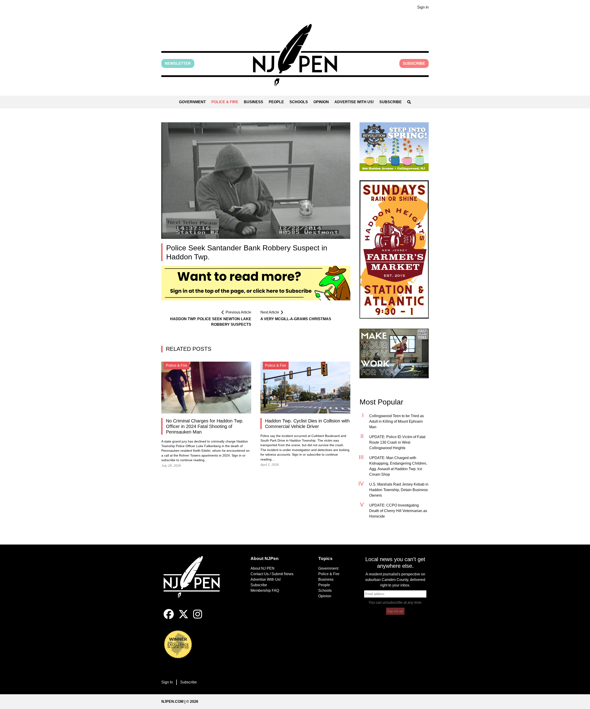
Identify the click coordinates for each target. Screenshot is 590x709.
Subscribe (414, 63)
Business (253, 102)
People (276, 102)
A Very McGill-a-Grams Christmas (295, 319)
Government (192, 102)
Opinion (321, 102)
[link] (394, 146)
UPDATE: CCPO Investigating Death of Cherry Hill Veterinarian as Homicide (398, 510)
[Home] (195, 582)
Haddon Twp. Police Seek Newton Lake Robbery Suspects (210, 321)
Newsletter (178, 63)
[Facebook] (169, 618)
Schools (298, 102)
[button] (295, 55)
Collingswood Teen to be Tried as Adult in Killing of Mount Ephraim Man (396, 421)
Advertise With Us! (354, 102)
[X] (183, 618)
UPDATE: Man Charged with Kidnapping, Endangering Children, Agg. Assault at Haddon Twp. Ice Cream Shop (398, 466)
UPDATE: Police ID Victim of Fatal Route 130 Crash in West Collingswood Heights (397, 442)
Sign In (423, 7)
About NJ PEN (262, 568)
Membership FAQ (265, 590)
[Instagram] (197, 618)
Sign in (237, 455)
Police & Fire (224, 102)
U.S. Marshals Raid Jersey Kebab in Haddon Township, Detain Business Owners (398, 489)
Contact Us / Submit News (272, 574)
